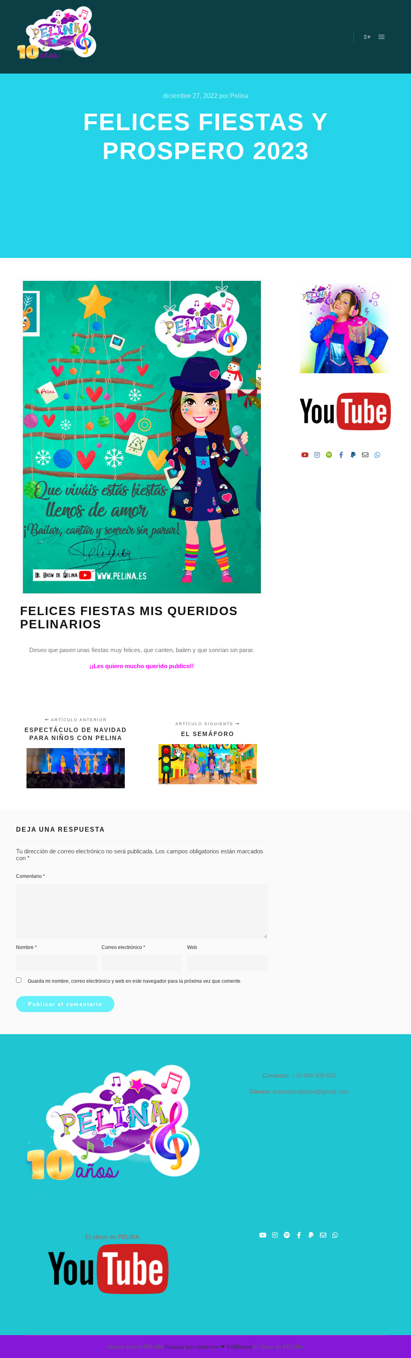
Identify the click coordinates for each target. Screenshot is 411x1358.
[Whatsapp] (377, 455)
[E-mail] (365, 455)
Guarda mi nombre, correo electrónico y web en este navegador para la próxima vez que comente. (135, 981)
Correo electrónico (123, 947)
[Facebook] (341, 455)
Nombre (26, 947)
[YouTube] (305, 455)
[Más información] (367, 37)
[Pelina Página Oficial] (56, 37)
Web (192, 947)
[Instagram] (317, 455)
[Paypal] (353, 455)
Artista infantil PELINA (135, 1347)
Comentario (30, 876)
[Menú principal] (381, 37)
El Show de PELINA (278, 1347)
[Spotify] (329, 455)
